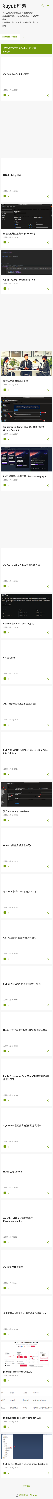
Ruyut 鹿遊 (14, 6)
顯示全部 (6, 52)
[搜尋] (42, 5)
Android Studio (9, 37)
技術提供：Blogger (28, 1495)
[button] (48, 95)
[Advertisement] (26, 129)
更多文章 (26, 1486)
